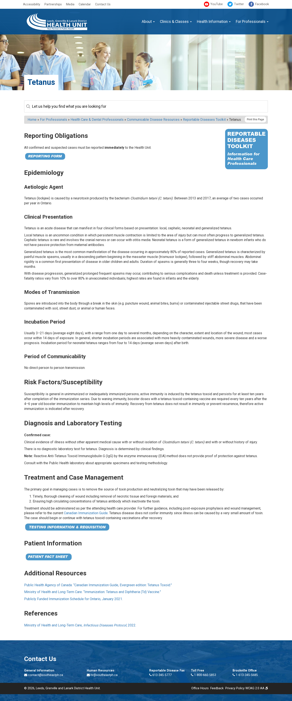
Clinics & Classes (175, 21)
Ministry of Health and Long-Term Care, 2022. (80, 625)
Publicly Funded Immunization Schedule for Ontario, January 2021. (73, 599)
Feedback (217, 688)
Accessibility (31, 4)
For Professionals (251, 21)
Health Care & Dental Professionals (97, 120)
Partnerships (53, 4)
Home (32, 120)
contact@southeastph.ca (45, 675)
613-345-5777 (162, 675)
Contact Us (103, 4)
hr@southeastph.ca (104, 675)
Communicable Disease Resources (153, 120)
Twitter (238, 4)
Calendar (85, 4)
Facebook (261, 4)
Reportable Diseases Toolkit (204, 120)
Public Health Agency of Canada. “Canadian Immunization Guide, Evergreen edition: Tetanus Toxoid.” (98, 585)
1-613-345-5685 (246, 675)
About (147, 21)
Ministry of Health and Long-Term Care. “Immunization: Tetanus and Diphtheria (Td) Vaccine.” (92, 592)
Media (70, 4)
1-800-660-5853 (204, 675)
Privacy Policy (235, 688)
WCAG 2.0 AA (255, 688)
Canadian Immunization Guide (86, 513)
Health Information (213, 21)
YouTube (216, 4)
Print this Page (255, 119)
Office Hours (200, 688)
